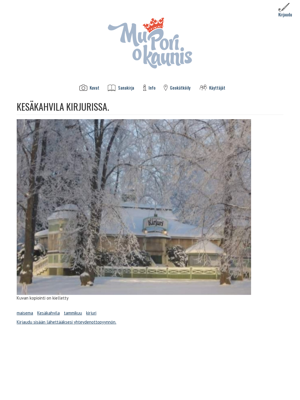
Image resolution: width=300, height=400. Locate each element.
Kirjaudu (285, 14)
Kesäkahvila (48, 313)
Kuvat (94, 88)
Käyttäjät (217, 88)
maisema (25, 313)
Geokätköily (180, 88)
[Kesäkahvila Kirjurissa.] (150, 207)
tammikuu (73, 313)
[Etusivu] (150, 42)
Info (152, 88)
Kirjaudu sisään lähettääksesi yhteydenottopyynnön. (66, 322)
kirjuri (91, 313)
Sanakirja (126, 88)
